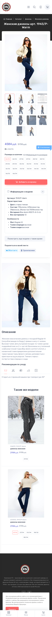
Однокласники (29, 250)
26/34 (14, 159)
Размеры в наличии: (13, 155)
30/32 (21, 164)
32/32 (8, 169)
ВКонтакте (12, 250)
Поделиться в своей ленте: (16, 246)
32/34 (15, 169)
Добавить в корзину (27, 182)
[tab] (13, 371)
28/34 (42, 159)
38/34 (25, 537)
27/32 (21, 159)
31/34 (43, 164)
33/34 (29, 169)
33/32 (22, 169)
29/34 (14, 164)
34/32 (36, 169)
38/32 (36, 532)
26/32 (8, 159)
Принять (12, 609)
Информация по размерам (36, 155)
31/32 (36, 164)
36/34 (15, 173)
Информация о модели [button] (21, 192)
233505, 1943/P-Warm (18, 519)
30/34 (29, 164)
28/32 (35, 159)
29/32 (8, 164)
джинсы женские (17, 449)
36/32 (8, 173)
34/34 (43, 169)
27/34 (28, 159)
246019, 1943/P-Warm (18, 446)
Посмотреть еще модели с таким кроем (24, 239)
